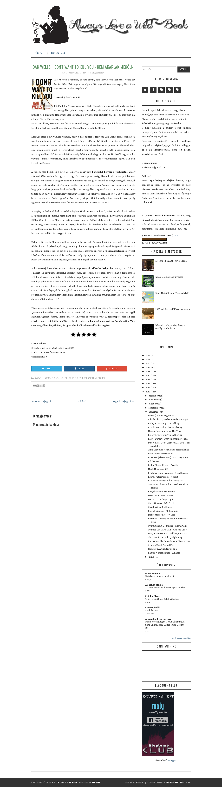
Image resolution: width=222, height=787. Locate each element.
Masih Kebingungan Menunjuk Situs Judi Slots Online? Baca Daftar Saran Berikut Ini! (165, 625)
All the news (154, 461)
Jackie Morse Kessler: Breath (163, 465)
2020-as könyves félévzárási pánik (172, 309)
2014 (148, 387)
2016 (148, 379)
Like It (81, 369)
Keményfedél (152, 607)
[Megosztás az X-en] (40, 385)
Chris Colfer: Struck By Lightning (165, 537)
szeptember (155, 407)
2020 (148, 363)
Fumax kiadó (57, 378)
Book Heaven (152, 573)
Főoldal (39, 53)
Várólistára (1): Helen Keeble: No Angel (168, 419)
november (154, 399)
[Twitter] (145, 90)
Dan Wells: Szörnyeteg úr (161, 499)
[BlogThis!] (37, 385)
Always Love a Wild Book (64, 782)
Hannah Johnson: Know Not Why (164, 431)
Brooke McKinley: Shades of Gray (165, 427)
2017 (148, 375)
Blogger (172, 760)
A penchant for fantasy (158, 619)
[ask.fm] (177, 90)
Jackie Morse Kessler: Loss (161, 514)
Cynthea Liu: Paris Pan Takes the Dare (167, 529)
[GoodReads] (169, 90)
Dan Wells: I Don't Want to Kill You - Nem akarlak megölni (83, 67)
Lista (175, 235)
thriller (101, 378)
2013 (148, 391)
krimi (94, 378)
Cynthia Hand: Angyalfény (161, 545)
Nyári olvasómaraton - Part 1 (159, 576)
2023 (148, 355)
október (153, 403)
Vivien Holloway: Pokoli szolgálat (165, 480)
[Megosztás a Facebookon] (43, 385)
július (152, 557)
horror (67, 378)
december (154, 395)
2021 (148, 359)
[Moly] (161, 90)
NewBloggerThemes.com (178, 782)
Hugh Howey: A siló (158, 469)
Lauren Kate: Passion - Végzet (163, 477)
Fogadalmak (58, 53)
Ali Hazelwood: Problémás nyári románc (165, 587)
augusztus (154, 411)
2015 (148, 383)
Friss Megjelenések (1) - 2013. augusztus (168, 457)
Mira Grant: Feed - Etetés (160, 495)
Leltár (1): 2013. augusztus (161, 415)
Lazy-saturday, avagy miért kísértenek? (168, 438)
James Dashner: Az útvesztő (169, 277)
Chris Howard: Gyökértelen (162, 503)
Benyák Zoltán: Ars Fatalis (161, 491)
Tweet (48, 369)
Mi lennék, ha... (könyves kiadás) (171, 260)
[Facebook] (153, 90)
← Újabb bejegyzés (42, 401)
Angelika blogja (154, 584)
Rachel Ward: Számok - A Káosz (164, 552)
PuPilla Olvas (152, 596)
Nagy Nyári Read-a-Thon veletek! (172, 293)
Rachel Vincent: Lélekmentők (163, 511)
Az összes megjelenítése (181, 638)
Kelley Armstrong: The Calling (163, 423)
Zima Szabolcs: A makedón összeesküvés (168, 449)
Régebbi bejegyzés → (124, 401)
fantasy (48, 378)
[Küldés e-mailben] (34, 385)
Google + (113, 369)
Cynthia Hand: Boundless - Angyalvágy (167, 525)
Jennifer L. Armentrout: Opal (162, 549)
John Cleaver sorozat (81, 378)
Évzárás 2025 (151, 610)
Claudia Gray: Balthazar (160, 507)
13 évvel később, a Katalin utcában (162, 599)
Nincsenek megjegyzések (93, 72)
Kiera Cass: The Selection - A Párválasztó (169, 541)
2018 (148, 371)
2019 (148, 367)
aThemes (140, 782)
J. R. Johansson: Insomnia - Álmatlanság (168, 473)
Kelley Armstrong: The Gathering (165, 435)
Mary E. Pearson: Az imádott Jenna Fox (168, 533)
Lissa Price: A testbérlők (160, 453)
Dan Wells (39, 378)
